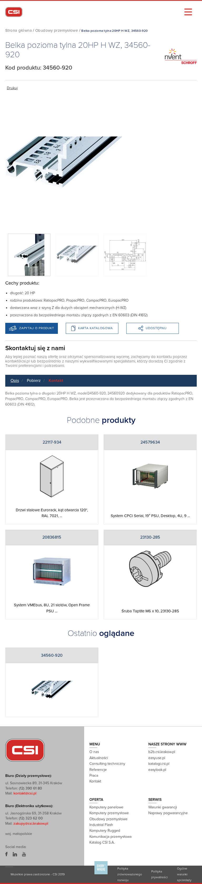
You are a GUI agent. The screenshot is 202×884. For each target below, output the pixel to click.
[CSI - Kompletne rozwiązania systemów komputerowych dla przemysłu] (25, 750)
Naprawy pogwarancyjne (168, 813)
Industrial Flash (101, 825)
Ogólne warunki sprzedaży (184, 874)
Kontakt (56, 380)
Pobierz (34, 380)
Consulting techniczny (107, 763)
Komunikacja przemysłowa (110, 836)
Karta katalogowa (95, 328)
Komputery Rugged (104, 830)
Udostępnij (156, 328)
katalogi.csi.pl (158, 763)
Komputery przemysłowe (109, 813)
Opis (15, 380)
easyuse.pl (156, 758)
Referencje (98, 769)
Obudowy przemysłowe (56, 30)
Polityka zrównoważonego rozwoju (129, 874)
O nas (94, 752)
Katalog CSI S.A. (102, 842)
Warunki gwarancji (162, 807)
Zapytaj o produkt (36, 328)
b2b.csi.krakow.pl (161, 752)
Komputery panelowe (106, 807)
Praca (93, 775)
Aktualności (98, 758)
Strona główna (18, 30)
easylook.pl (157, 769)
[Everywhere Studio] (101, 874)
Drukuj (12, 88)
